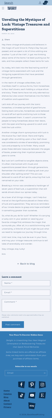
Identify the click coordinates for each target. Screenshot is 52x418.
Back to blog (27, 263)
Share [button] (7, 39)
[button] (8, 2)
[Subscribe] (44, 373)
